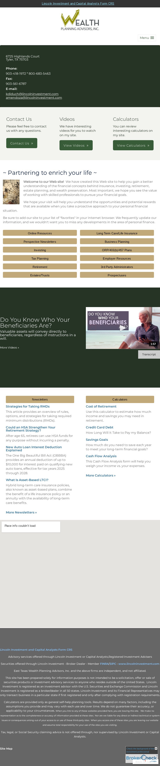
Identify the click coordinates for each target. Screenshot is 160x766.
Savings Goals (97, 440)
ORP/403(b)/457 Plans (117, 250)
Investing (40, 250)
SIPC (113, 664)
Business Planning (117, 241)
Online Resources (40, 233)
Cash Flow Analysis (101, 456)
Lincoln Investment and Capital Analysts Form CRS (78, 3)
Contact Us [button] (19, 143)
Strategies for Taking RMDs (28, 406)
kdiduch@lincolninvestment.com (32, 94)
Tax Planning (39, 258)
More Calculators (101, 475)
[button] (147, 37)
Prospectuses (117, 275)
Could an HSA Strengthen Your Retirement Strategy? (30, 429)
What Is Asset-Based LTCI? (27, 480)
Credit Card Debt (99, 427)
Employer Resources (117, 258)
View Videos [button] (74, 145)
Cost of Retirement (101, 406)
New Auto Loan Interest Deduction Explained (34, 448)
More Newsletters (21, 512)
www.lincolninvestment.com (138, 664)
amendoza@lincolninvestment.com (34, 97)
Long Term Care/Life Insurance (117, 233)
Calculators (119, 399)
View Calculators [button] (131, 145)
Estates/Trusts (40, 275)
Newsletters (40, 399)
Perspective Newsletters (40, 241)
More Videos (9, 347)
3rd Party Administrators (117, 267)
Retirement (40, 267)
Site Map (6, 748)
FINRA (104, 664)
